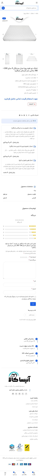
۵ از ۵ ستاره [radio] (20, 257)
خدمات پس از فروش (32, 423)
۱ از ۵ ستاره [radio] (26, 257)
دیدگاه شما (32, 260)
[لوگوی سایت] (19, 3)
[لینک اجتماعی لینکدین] (22, 115)
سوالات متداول (34, 414)
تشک (32, 14)
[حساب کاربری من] (2, 2)
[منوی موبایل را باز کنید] (37, 2)
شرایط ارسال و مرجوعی (32, 404)
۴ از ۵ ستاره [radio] (22, 257)
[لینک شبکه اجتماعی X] (26, 115)
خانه (37, 14)
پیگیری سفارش (34, 439)
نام (34, 281)
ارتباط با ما (35, 420)
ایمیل (34, 289)
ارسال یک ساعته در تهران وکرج (30, 436)
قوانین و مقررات (33, 417)
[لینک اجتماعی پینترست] (24, 115)
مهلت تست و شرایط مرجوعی (30, 430)
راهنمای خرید (34, 401)
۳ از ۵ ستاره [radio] (23, 257)
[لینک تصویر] (19, 378)
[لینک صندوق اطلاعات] (31, 339)
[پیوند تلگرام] (20, 115)
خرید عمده (35, 407)
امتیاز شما (32, 257)
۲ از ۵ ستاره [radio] (25, 257)
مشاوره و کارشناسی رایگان (31, 433)
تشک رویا (26, 14)
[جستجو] (3, 8)
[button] (36, 34)
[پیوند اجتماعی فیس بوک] (29, 115)
